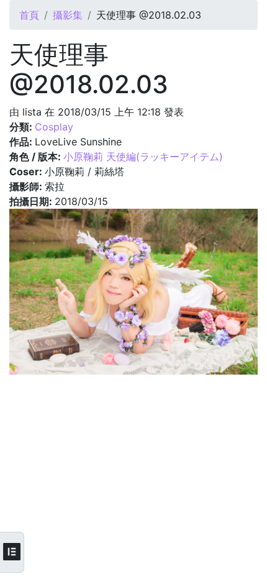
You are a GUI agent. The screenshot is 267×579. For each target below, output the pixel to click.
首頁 (29, 15)
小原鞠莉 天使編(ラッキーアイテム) (143, 156)
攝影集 (68, 15)
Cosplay (54, 127)
